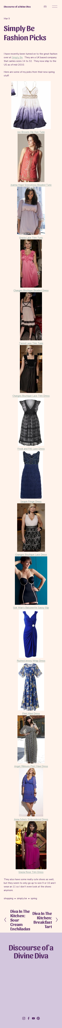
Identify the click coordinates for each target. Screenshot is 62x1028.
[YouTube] (33, 1018)
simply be (22, 898)
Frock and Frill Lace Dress (31, 448)
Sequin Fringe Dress (31, 501)
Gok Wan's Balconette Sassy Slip (31, 607)
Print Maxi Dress (31, 713)
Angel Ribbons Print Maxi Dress (31, 766)
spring (34, 898)
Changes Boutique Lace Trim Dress (31, 396)
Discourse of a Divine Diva (17, 6)
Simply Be (17, 57)
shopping (8, 898)
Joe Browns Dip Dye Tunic (31, 132)
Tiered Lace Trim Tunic (31, 343)
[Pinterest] (38, 1018)
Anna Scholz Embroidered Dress (31, 819)
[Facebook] (28, 1018)
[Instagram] (23, 1018)
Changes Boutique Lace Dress (31, 554)
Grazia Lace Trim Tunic (31, 237)
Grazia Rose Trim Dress (31, 872)
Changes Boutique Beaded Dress (31, 290)
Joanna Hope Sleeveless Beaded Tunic (31, 185)
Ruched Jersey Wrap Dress (31, 660)
